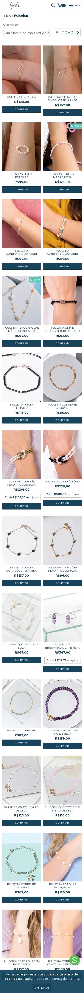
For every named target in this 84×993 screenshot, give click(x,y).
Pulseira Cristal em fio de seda (21, 809)
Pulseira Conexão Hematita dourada (21, 483)
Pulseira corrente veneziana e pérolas (62, 962)
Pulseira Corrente (21, 730)
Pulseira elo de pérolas (22, 175)
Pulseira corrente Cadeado (21, 886)
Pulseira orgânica (21, 97)
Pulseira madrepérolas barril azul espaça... (62, 252)
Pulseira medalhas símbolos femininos (62, 98)
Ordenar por (11, 24)
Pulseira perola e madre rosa (62, 175)
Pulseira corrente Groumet (62, 406)
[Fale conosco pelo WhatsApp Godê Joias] (74, 960)
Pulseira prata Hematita (21, 406)
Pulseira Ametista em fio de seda (62, 732)
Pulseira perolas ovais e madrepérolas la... (21, 329)
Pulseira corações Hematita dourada (62, 569)
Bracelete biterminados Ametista (62, 646)
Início (7, 16)
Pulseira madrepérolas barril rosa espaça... (21, 252)
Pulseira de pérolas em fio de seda (22, 962)
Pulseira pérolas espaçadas (62, 886)
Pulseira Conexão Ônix (62, 481)
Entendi (42, 987)
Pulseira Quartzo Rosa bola (22, 646)
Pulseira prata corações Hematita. (21, 569)
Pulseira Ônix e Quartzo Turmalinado (62, 329)
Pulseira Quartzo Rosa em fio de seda (63, 809)
